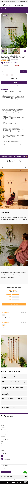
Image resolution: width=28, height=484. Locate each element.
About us (2, 425)
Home (2, 8)
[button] (4, 60)
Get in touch (5, 472)
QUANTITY (3, 75)
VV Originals (3, 448)
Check (23, 72)
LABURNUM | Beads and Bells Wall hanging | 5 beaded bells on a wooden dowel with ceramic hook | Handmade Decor (13, 10)
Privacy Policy (3, 434)
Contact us (3, 427)
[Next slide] (25, 51)
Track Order (3, 436)
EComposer (15, 479)
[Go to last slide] (3, 51)
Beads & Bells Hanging (9, 8)
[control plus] (12, 75)
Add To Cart (14, 482)
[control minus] (7, 75)
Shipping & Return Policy (5, 429)
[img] (5, 312)
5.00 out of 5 (17, 290)
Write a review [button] (14, 304)
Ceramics (2, 443)
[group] (4, 51)
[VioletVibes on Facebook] (23, 477)
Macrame (2, 445)
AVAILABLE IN (13, 1)
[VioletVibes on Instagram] (26, 477)
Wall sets (2, 450)
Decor (2, 441)
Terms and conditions (5, 431)
